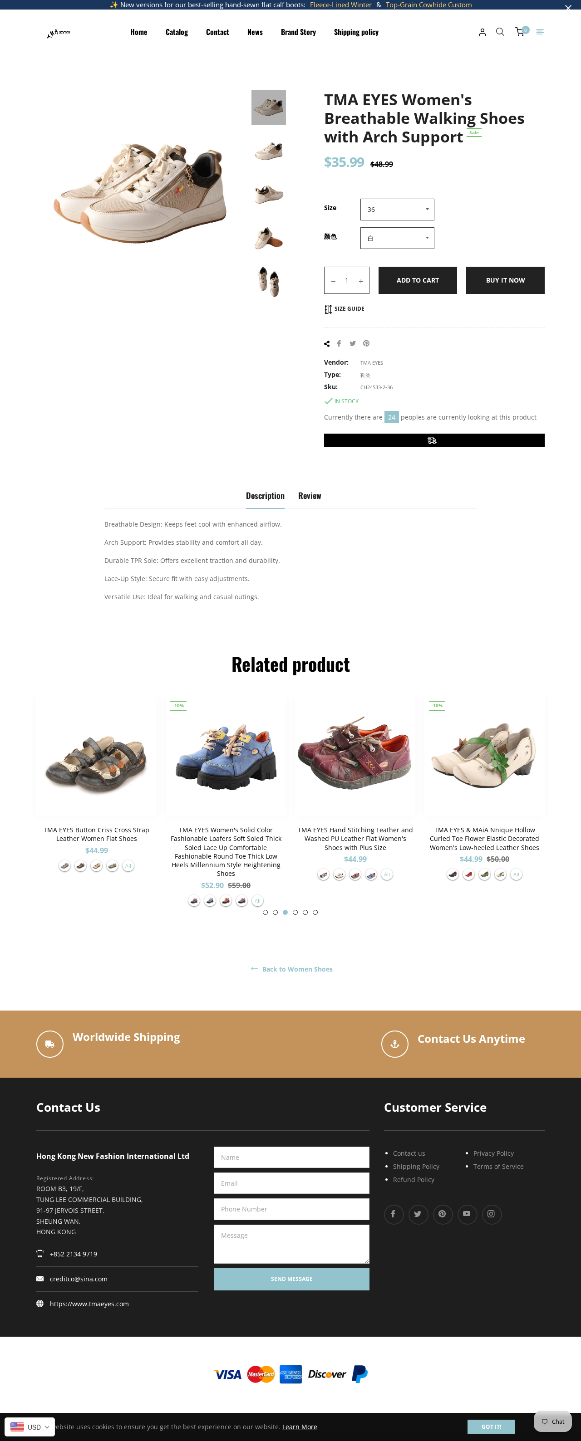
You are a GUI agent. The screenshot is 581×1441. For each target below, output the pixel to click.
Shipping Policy (416, 1166)
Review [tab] (309, 495)
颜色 (330, 236)
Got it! (491, 1427)
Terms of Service (498, 1166)
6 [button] (315, 912)
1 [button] (265, 912)
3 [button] (285, 912)
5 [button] (305, 912)
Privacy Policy (493, 1153)
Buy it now (505, 280)
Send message (292, 1279)
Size (330, 207)
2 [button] (275, 912)
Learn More (299, 1426)
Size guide (348, 309)
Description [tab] (265, 495)
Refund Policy (413, 1179)
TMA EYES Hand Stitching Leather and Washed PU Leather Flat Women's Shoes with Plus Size (355, 839)
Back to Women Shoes (297, 969)
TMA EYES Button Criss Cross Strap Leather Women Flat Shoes (96, 834)
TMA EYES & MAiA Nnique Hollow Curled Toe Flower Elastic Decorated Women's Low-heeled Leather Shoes (484, 839)
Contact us (409, 1153)
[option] (96, 788)
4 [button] (295, 912)
